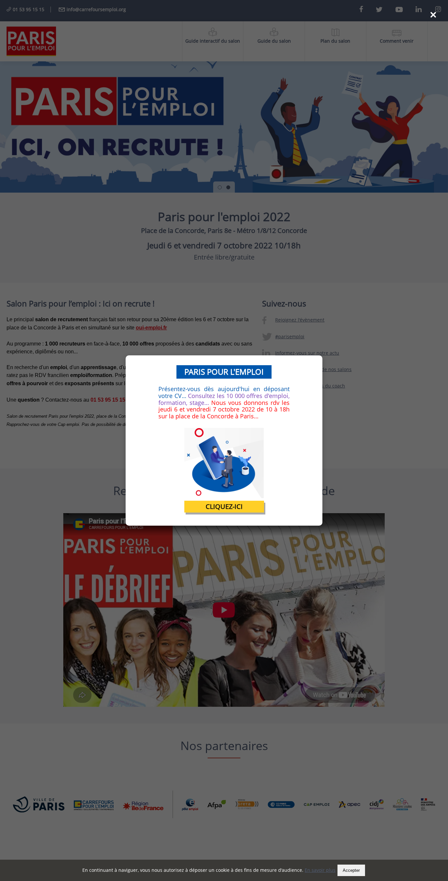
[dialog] (224, 440)
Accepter (351, 870)
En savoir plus (320, 870)
